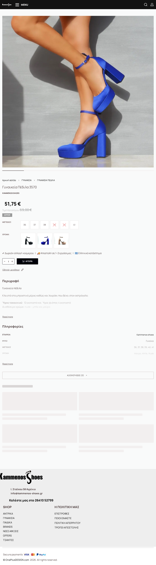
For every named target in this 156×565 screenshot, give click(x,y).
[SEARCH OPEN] (145, 4)
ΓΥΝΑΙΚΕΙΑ (27, 180)
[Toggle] (7, 316)
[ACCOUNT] (152, 4)
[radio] (25, 225)
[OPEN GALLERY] (78, 91)
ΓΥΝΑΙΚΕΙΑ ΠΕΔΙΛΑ (46, 180)
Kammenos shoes (145, 334)
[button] (78, 375)
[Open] (21, 4)
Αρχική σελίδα (9, 180)
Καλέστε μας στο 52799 (31, 500)
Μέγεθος (6, 222)
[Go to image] (13, 170)
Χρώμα (5, 234)
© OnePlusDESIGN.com (16, 559)
